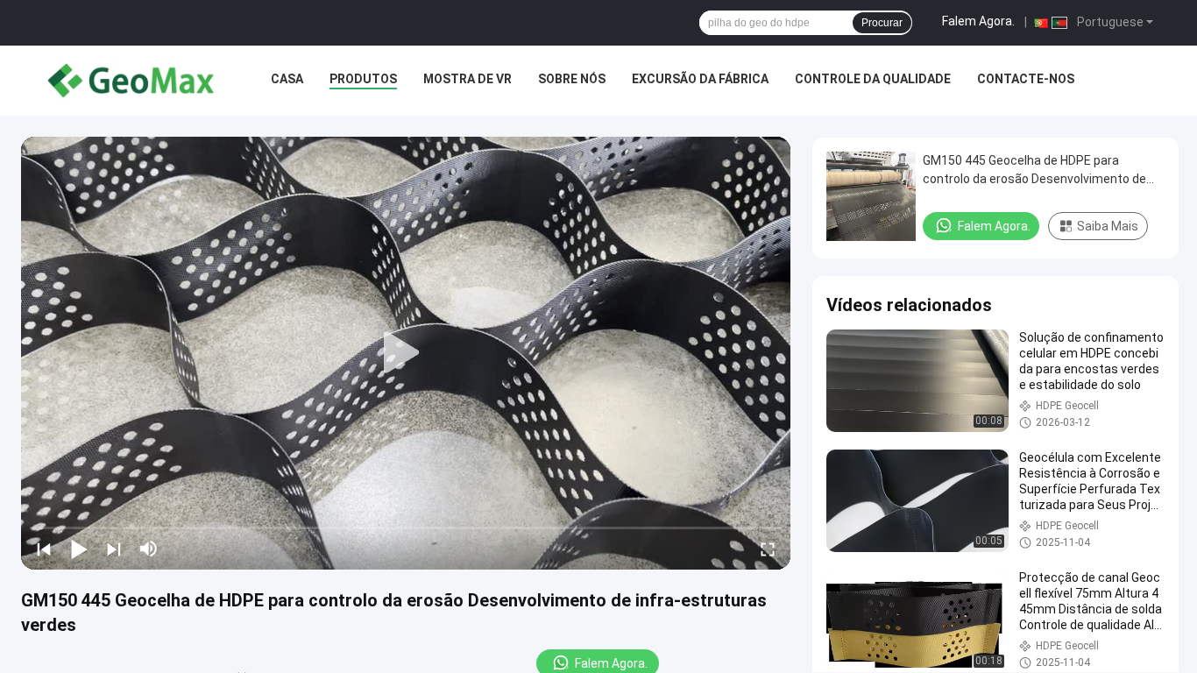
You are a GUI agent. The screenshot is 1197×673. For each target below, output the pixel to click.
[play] (406, 353)
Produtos (363, 79)
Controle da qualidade (873, 79)
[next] (113, 548)
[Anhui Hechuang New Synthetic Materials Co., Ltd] (131, 80)
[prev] (43, 548)
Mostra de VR (467, 79)
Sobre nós (572, 79)
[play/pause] (78, 548)
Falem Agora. (978, 21)
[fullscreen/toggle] (767, 548)
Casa (287, 79)
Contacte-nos (1025, 79)
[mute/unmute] (148, 548)
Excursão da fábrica (700, 79)
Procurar (882, 23)
